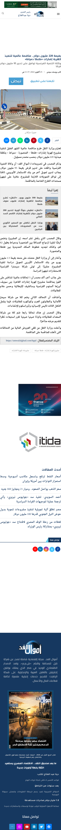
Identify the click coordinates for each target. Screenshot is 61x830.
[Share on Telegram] (13, 125)
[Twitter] (42, 812)
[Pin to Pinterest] (34, 125)
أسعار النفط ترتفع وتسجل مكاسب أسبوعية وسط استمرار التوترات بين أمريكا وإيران (30, 464)
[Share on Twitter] (40, 125)
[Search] (2, 14)
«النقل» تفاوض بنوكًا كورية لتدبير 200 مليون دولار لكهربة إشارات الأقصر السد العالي (22, 198)
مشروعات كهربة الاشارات (20, 335)
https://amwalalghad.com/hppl (21, 325)
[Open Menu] (58, 14)
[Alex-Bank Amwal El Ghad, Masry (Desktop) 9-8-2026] (30, 3)
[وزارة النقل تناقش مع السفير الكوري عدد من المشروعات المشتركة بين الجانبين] (51, 211)
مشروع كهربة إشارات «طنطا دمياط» (46, 335)
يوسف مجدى (52, 57)
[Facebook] (49, 812)
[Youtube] (27, 812)
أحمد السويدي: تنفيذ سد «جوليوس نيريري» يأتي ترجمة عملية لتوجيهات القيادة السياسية (30, 484)
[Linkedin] (34, 812)
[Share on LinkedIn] (27, 125)
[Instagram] (19, 812)
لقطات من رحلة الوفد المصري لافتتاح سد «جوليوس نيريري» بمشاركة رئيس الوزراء (30, 509)
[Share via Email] (6, 125)
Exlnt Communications (49, 826)
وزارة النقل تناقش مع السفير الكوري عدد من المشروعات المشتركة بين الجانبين (22, 211)
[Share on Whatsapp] (20, 125)
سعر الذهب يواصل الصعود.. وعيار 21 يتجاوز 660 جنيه (31, 474)
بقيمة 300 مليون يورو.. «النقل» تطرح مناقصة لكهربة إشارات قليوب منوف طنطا (22, 186)
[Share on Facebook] (47, 125)
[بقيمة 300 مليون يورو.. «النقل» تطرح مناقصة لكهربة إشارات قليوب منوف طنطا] (51, 186)
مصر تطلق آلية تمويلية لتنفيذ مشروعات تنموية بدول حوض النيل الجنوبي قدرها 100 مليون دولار (30, 497)
